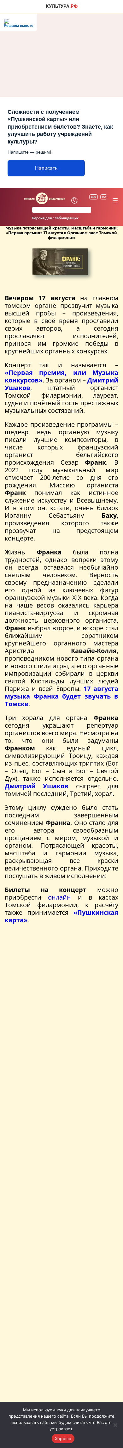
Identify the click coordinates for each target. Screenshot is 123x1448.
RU (104, 197)
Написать (46, 168)
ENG (93, 197)
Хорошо (63, 1438)
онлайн (59, 897)
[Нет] (115, 1425)
